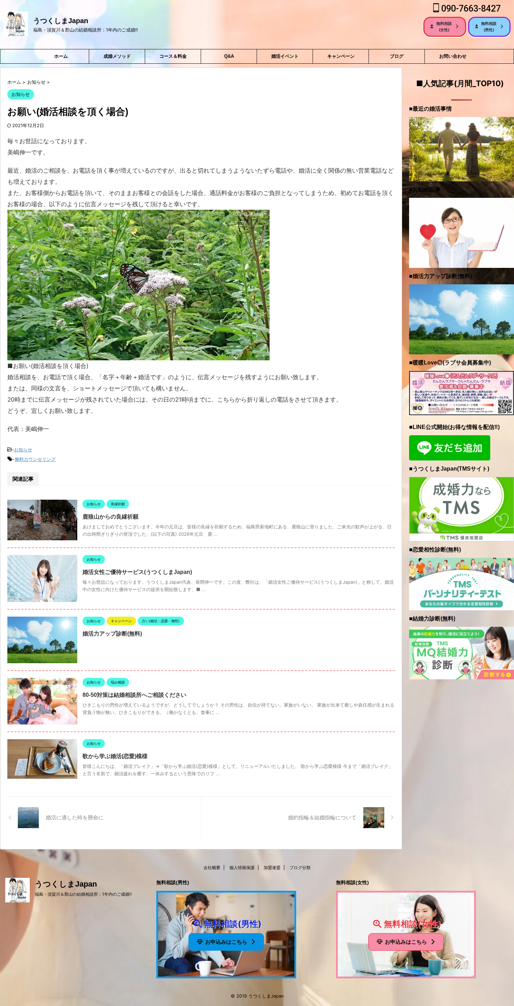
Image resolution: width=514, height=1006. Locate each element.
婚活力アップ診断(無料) (112, 634)
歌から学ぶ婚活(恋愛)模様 (115, 756)
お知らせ (23, 449)
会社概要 (212, 867)
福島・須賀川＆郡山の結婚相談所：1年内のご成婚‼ (83, 894)
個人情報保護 (242, 867)
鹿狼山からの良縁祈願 (110, 517)
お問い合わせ (452, 56)
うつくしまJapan (60, 21)
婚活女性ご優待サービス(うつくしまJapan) (137, 572)
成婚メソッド (117, 56)
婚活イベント (285, 56)
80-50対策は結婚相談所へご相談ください (134, 695)
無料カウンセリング (35, 459)
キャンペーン (341, 56)
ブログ (397, 56)
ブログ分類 (300, 867)
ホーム (61, 56)
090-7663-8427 (470, 9)
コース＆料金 (173, 56)
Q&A (229, 56)
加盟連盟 (272, 867)
